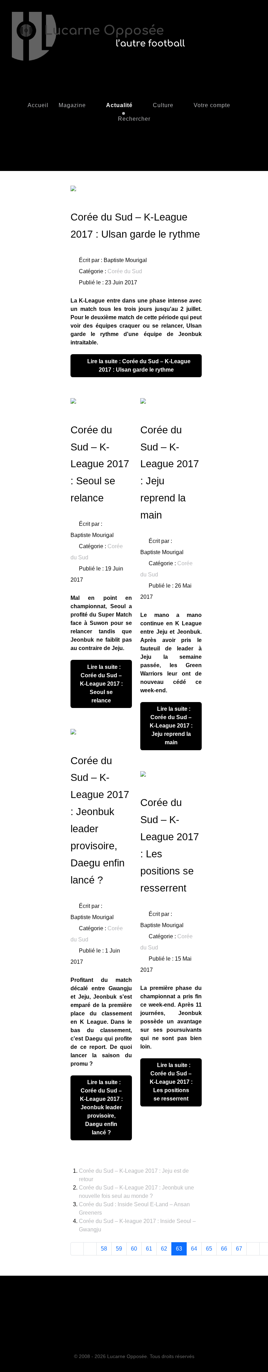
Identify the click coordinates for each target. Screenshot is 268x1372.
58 (104, 1249)
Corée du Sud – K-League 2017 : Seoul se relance (99, 464)
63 (179, 1249)
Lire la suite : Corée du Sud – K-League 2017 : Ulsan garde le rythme (138, 365)
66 (224, 1249)
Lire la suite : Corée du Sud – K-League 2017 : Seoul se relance (101, 683)
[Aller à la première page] (77, 1248)
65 (209, 1249)
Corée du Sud (124, 271)
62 (164, 1249)
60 (134, 1249)
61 (149, 1249)
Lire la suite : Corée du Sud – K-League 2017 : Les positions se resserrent (171, 1082)
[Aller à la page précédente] (90, 1248)
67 (239, 1249)
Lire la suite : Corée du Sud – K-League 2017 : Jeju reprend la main (171, 725)
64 (194, 1249)
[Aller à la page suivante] (253, 1248)
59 (119, 1249)
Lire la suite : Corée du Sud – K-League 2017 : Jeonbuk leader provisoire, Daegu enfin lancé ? (101, 1107)
